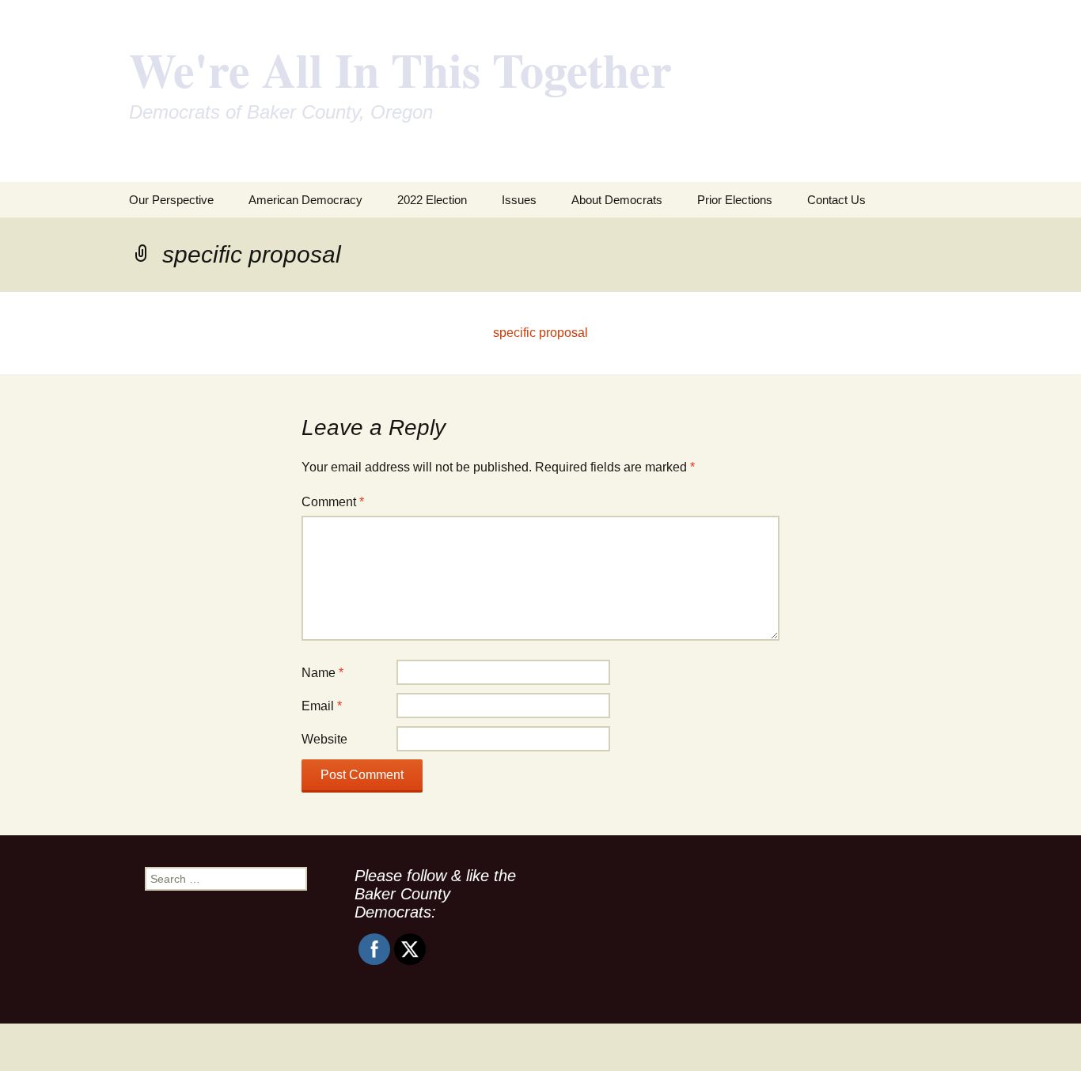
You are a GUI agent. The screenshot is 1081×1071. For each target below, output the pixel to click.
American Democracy (305, 199)
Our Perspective (171, 199)
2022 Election (432, 199)
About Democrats (616, 199)
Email (322, 706)
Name (322, 672)
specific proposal (540, 332)
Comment (333, 502)
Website (324, 739)
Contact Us (836, 199)
